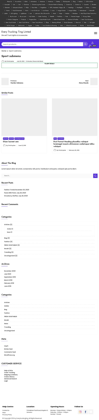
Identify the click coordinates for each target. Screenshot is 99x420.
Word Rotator (90, 25)
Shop (47, 22)
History (87, 7)
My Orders (32, 16)
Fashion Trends (9, 190)
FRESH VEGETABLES (10, 245)
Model (6, 249)
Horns (26, 10)
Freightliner (43, 7)
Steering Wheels (56, 22)
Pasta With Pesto (10, 193)
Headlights (79, 7)
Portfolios (59, 16)
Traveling (61, 138)
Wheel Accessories (71, 25)
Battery (58, 1)
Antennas (42, 1)
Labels (6, 13)
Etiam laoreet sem (11, 141)
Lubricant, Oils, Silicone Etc (42, 13)
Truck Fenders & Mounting (49, 25)
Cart (14, 4)
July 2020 (7, 274)
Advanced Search (10, 379)
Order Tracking (42, 16)
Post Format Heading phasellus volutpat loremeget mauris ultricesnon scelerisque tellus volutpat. (73, 144)
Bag (55, 138)
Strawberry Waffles (11, 196)
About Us (9, 1)
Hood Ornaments (17, 10)
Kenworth (91, 10)
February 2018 (9, 283)
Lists (31, 13)
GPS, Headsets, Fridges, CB (57, 7)
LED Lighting (14, 13)
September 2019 (10, 277)
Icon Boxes (46, 10)
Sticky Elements (68, 22)
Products (23, 19)
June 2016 (7, 286)
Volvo (61, 25)
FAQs (27, 7)
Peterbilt (52, 16)
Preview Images (75, 16)
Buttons (81, 1)
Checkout (26, 4)
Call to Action (89, 1)
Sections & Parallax (73, 19)
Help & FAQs (8, 371)
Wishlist (82, 25)
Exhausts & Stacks (18, 7)
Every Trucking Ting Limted (16, 32)
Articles (5, 138)
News (8, 232)
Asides (11, 138)
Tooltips (37, 25)
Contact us (78, 4)
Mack (54, 13)
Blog (74, 1)
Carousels (7, 4)
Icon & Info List (35, 10)
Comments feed (10, 352)
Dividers (94, 4)
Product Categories (13, 19)
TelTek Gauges (10, 25)
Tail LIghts (92, 22)
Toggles (30, 25)
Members (75, 13)
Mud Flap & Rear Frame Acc (88, 13)
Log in (6, 346)
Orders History (9, 377)
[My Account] (92, 42)
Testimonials (21, 25)
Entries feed (8, 349)
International (83, 10)
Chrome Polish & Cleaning (55, 4)
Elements (7, 7)
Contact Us (69, 4)
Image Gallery (72, 10)
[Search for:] (47, 175)
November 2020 (10, 271)
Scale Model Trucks (45, 19)
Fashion (7, 242)
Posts (66, 16)
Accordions (18, 1)
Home (94, 7)
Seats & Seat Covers (59, 19)
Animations (34, 1)
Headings (70, 7)
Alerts (25, 1)
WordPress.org (9, 355)
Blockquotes (66, 1)
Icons (53, 10)
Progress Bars (32, 19)
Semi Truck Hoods (11, 22)
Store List (78, 22)
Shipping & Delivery (11, 375)
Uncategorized (19, 138)
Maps (60, 13)
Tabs (85, 22)
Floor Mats (34, 7)
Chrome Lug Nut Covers (38, 4)
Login (6, 381)
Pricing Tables (86, 16)
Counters (86, 4)
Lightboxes (23, 13)
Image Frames (61, 10)
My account (23, 16)
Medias (67, 13)
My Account (13, 16)
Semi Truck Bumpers (87, 19)
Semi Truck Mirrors (24, 22)
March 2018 (8, 280)
